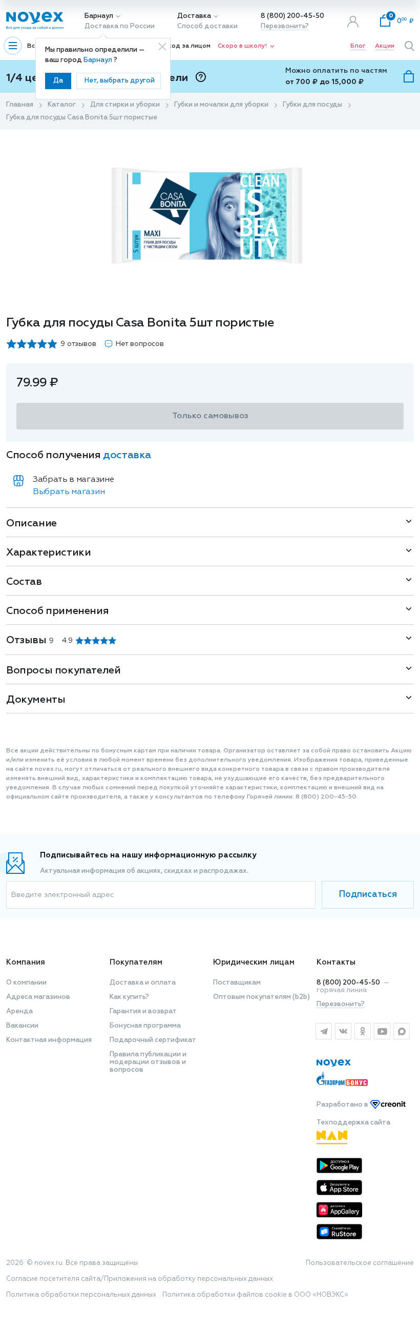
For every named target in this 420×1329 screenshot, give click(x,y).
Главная (19, 104)
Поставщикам (237, 982)
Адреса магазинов (38, 997)
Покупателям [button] (136, 962)
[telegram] (324, 1031)
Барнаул (99, 16)
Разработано (343, 1104)
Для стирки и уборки (125, 104)
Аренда (19, 1011)
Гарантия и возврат (143, 1011)
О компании (26, 982)
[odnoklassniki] (362, 1031)
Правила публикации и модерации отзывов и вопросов (148, 1062)
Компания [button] (25, 962)
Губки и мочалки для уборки (221, 104)
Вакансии (22, 1026)
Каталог (62, 104)
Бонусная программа (145, 1026)
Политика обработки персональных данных (81, 1295)
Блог (358, 46)
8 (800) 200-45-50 (292, 16)
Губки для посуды (312, 104)
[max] (401, 1031)
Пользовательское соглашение (360, 1263)
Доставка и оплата (143, 982)
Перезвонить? (285, 26)
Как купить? (129, 997)
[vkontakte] (343, 1031)
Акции (384, 46)
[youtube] (382, 1031)
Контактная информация (49, 1040)
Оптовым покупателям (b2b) (261, 997)
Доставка (194, 16)
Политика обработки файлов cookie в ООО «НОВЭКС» (255, 1295)
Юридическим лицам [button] (254, 962)
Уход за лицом (187, 46)
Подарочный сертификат (153, 1040)
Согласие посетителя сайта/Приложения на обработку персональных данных (139, 1279)
